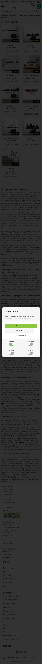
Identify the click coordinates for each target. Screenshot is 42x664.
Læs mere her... (28, 318)
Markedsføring (30, 341)
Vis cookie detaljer (21, 336)
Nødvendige (11, 341)
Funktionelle (11, 350)
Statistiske (30, 350)
